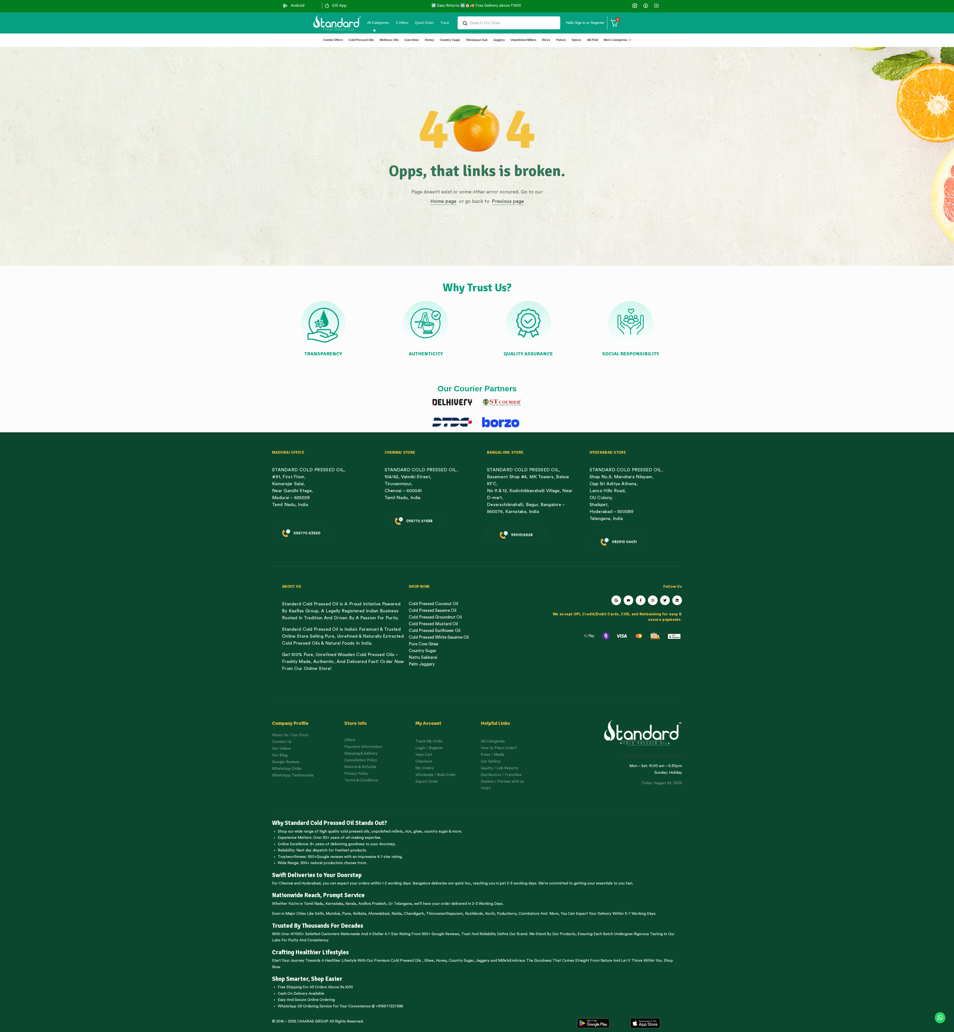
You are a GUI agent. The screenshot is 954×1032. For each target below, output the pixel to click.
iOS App (339, 5)
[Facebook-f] (640, 600)
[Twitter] (665, 600)
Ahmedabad (378, 914)
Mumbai (333, 914)
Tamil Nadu (313, 904)
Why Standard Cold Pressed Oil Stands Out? (329, 823)
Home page (443, 201)
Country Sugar (461, 960)
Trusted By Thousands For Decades (317, 925)
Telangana (403, 904)
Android (297, 5)
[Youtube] (628, 600)
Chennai (286, 883)
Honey (440, 960)
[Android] (285, 5)
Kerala (350, 904)
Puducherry (506, 914)
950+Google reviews (325, 857)
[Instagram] (653, 600)
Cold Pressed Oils (406, 960)
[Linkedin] (677, 600)
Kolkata (359, 914)
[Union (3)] (635, 5)
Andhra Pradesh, (372, 904)
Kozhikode (474, 914)
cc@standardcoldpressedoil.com (650, 756)
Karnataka (334, 904)
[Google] (616, 600)
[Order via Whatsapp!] (940, 1018)
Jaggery (483, 960)
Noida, (397, 914)
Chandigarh (414, 914)
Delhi (319, 914)
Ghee (429, 960)
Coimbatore (528, 914)
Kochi (490, 914)
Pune (346, 914)
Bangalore (421, 883)
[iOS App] (327, 5)
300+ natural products (319, 863)
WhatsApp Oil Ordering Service (305, 1006)
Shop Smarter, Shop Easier (307, 979)
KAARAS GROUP (313, 1021)
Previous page (508, 201)
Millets (504, 960)
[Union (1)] (645, 5)
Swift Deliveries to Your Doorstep (317, 875)
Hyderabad (310, 883)
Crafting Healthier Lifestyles (310, 952)
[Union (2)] (656, 5)
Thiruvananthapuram (444, 914)
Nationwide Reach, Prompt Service (318, 895)
